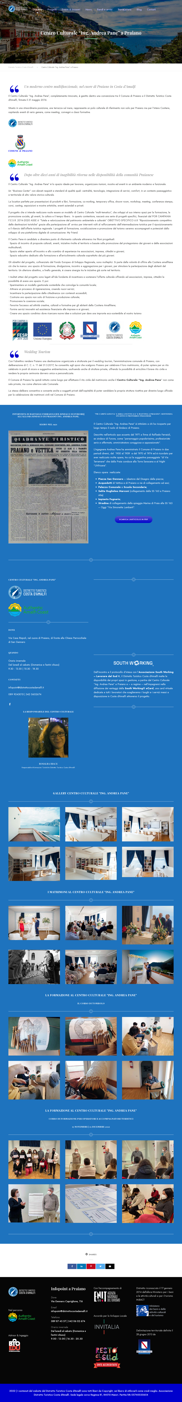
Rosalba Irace (48, 763)
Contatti (151, 9)
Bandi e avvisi (104, 9)
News (89, 9)
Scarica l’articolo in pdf (91, 549)
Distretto (37, 9)
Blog (139, 9)
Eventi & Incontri (71, 9)
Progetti (52, 9)
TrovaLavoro (124, 9)
